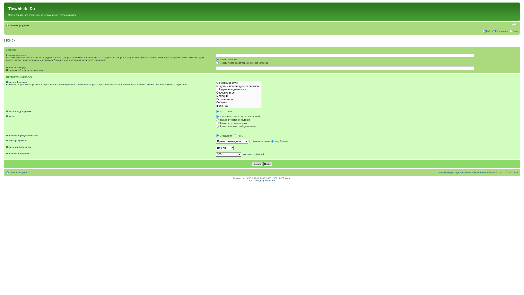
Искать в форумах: (17, 82)
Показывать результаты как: (22, 135)
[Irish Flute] (238, 105)
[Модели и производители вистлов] (238, 86)
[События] (238, 102)
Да (220, 111)
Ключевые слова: (16, 55)
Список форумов (19, 25)
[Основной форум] (238, 83)
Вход (515, 31)
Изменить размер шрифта (515, 24)
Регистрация (501, 31)
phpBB (248, 178)
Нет (229, 111)
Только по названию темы (233, 123)
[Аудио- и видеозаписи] (238, 89)
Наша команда (445, 172)
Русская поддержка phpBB (262, 180)
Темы (240, 136)
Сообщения (225, 136)
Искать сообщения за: (18, 147)
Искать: (10, 116)
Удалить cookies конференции (470, 172)
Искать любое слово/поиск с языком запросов (243, 63)
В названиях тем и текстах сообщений (239, 116)
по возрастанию (261, 141)
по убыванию (282, 141)
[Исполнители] (238, 99)
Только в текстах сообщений (234, 120)
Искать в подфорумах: (19, 111)
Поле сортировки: (16, 140)
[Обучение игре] (238, 92)
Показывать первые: (18, 153)
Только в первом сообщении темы (237, 126)
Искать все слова (228, 59)
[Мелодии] (238, 96)
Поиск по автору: (16, 67)
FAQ (488, 31)
